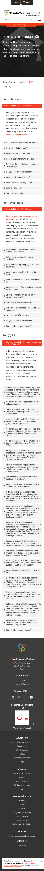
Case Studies (8, 82)
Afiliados (22, 777)
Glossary (6, 86)
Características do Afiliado (22, 773)
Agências (22, 845)
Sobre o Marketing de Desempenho (22, 836)
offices (22, 805)
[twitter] (12, 697)
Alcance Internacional (22, 758)
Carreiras (22, 809)
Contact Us (22, 680)
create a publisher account (17, 135)
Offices (22, 801)
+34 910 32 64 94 (22, 684)
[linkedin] (25, 697)
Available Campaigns (22, 785)
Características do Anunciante (22, 742)
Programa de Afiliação (22, 813)
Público (22, 754)
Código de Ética (22, 816)
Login (22, 762)
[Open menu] (39, 20)
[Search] (31, 20)
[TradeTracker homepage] (22, 13)
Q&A (31, 82)
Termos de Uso (22, 820)
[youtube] (31, 697)
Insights (22, 82)
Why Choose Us (22, 750)
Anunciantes (22, 746)
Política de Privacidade (22, 824)
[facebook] (18, 697)
